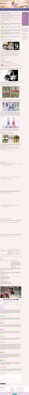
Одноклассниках (9, 302)
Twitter (13, 302)
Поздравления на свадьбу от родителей (20, 389)
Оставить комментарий (3, 383)
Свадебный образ (24, 13)
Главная (0, 9)
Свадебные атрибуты (24, 15)
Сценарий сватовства (18, 390)
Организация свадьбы (12, 391)
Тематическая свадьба (24, 16)
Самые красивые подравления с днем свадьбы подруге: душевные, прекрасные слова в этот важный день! (25, 38)
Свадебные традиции (24, 14)
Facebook (12, 302)
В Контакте (7, 302)
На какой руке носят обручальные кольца (20, 388)
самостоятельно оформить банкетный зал (10, 33)
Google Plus (16, 302)
